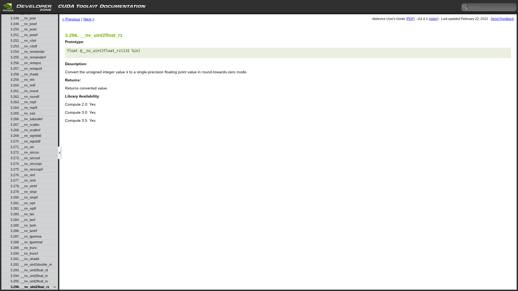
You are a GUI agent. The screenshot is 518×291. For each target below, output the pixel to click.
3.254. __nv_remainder (28, 52)
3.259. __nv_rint (22, 80)
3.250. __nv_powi (24, 29)
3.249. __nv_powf (24, 24)
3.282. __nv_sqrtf (23, 208)
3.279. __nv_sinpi (24, 192)
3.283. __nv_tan (22, 214)
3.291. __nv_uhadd (25, 259)
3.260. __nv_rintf (23, 85)
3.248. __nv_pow (23, 18)
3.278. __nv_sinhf (24, 186)
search (465, 7)
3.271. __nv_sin (22, 147)
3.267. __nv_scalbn (25, 125)
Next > (88, 19)
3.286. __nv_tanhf (24, 231)
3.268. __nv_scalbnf (25, 130)
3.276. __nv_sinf (23, 175)
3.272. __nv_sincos (25, 152)
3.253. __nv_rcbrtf (24, 46)
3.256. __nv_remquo (26, 63)
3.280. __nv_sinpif (24, 197)
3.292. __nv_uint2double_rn (31, 264)
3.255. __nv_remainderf (28, 57)
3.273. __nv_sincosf (25, 158)
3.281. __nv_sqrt (23, 203)
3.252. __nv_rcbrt (23, 41)
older (433, 19)
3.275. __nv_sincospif (27, 169)
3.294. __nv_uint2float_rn (29, 276)
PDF (410, 19)
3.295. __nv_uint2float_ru (29, 281)
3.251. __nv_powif (24, 35)
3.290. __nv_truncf (24, 253)
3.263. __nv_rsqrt (23, 102)
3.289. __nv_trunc (24, 248)
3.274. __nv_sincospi (26, 164)
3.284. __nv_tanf (23, 220)
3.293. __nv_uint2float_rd (29, 270)
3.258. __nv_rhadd (24, 74)
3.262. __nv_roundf (25, 97)
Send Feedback (502, 19)
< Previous (71, 19)
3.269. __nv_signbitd (26, 136)
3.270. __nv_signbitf (25, 141)
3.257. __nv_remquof (26, 69)
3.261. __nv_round (24, 91)
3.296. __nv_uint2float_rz (30, 287)
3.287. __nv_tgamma (26, 236)
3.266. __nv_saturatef (26, 119)
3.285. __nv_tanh (23, 225)
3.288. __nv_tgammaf (26, 242)
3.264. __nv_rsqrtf (24, 108)
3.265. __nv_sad (23, 113)
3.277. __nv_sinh (23, 180)
